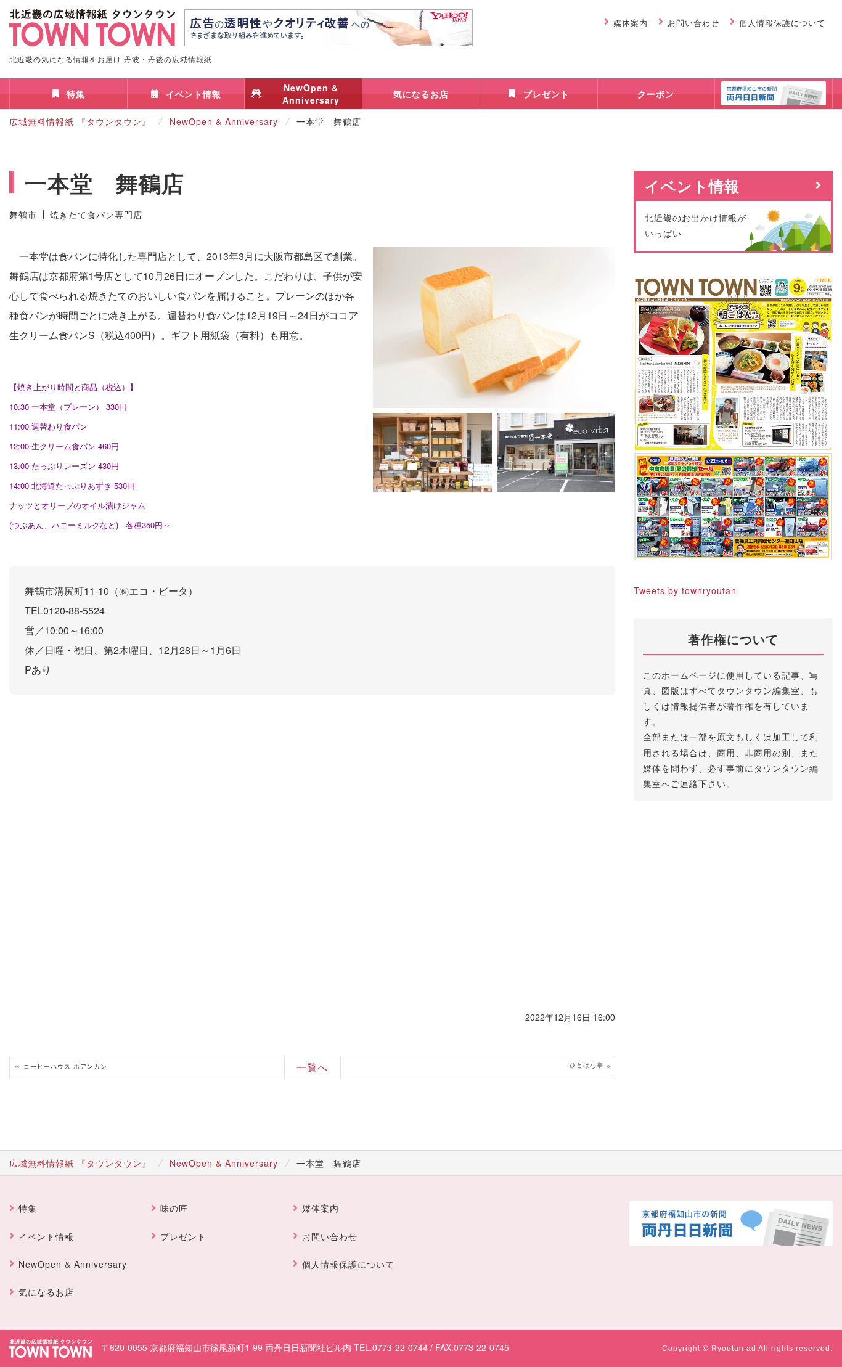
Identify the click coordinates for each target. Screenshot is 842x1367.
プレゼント (546, 94)
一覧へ (312, 1067)
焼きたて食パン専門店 (96, 214)
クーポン (655, 94)
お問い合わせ (693, 22)
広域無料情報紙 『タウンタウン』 (80, 121)
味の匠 (174, 1208)
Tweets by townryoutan (685, 590)
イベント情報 (193, 94)
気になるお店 (421, 94)
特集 (76, 94)
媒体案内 (630, 22)
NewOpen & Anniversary (311, 93)
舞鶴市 (23, 214)
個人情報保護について (782, 22)
